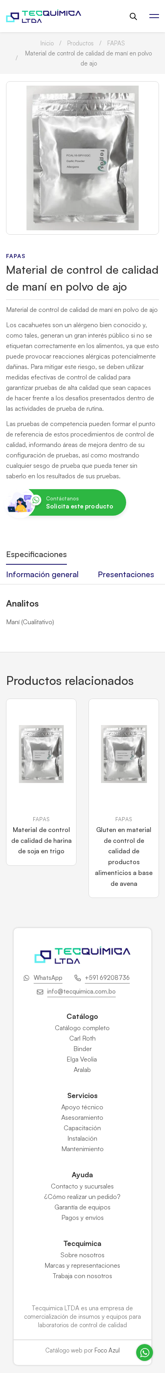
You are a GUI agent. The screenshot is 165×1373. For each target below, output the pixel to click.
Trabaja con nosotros (82, 1276)
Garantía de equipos (82, 1207)
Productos (80, 43)
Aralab (82, 1070)
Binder (82, 1049)
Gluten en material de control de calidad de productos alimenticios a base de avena (124, 856)
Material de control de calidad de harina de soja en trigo (41, 840)
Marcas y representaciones (82, 1265)
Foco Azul (107, 1350)
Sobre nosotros (82, 1255)
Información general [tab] (42, 574)
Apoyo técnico (82, 1107)
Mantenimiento (82, 1149)
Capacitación (82, 1128)
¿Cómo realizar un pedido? (82, 1197)
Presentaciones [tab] (126, 574)
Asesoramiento (82, 1117)
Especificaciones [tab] (36, 554)
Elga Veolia (82, 1059)
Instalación (82, 1138)
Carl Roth (82, 1038)
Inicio (47, 43)
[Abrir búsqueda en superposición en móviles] (133, 16)
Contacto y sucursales (82, 1186)
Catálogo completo (82, 1028)
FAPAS (116, 43)
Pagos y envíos (82, 1217)
